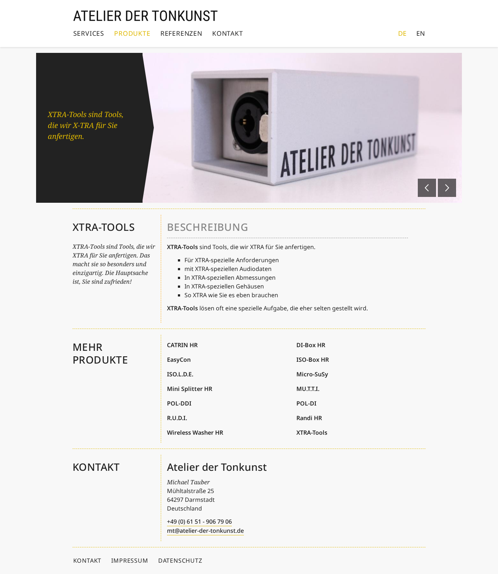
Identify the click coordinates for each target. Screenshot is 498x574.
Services (88, 33)
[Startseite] (145, 15)
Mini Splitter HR (189, 389)
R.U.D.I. (177, 418)
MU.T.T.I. (307, 389)
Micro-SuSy (312, 374)
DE (402, 33)
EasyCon (179, 360)
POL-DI (306, 403)
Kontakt (227, 33)
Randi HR (309, 418)
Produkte (132, 33)
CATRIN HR (182, 345)
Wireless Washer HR (195, 432)
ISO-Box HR (312, 360)
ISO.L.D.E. (180, 374)
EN (420, 33)
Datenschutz (180, 560)
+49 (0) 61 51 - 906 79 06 (199, 521)
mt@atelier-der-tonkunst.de (205, 531)
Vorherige (427, 188)
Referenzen (181, 33)
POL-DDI (179, 403)
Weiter (447, 188)
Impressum (129, 560)
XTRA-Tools (311, 432)
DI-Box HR (310, 345)
